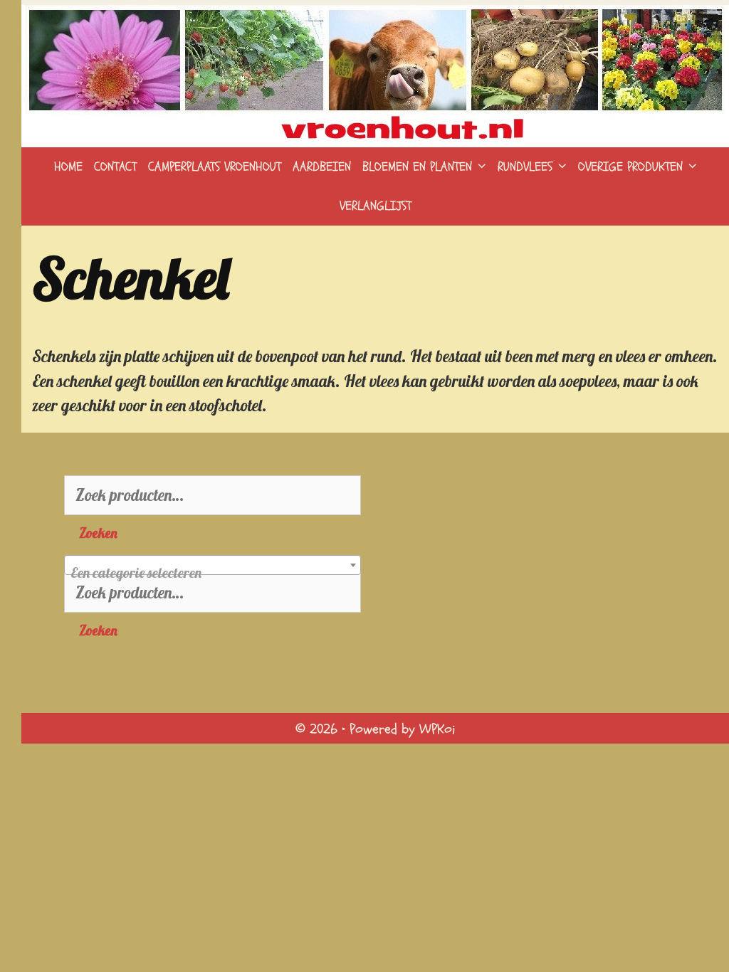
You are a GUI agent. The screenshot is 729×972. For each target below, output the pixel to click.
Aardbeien (322, 167)
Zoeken (98, 533)
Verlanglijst (375, 206)
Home (68, 167)
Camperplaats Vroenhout (214, 167)
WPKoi (437, 729)
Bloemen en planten (417, 167)
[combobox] (212, 565)
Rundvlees (525, 167)
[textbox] (212, 573)
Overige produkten (630, 167)
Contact (115, 167)
